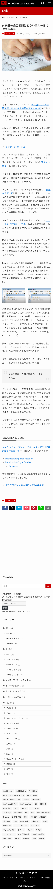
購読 (5, 607)
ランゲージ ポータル (15, 146)
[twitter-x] (20, 873)
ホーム (5, 877)
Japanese (13, 465)
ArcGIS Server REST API (11, 799)
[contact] (36, 873)
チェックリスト (9, 830)
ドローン (21, 830)
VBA (15, 821)
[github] (26, 873)
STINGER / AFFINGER (38, 817)
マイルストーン (9, 834)
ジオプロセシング (21, 825)
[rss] (33, 873)
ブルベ (30, 830)
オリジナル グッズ (15, 691)
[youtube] (30, 873)
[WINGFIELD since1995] (18, 3)
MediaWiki (18, 812)
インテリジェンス (14, 685)
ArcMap (26, 799)
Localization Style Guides (18, 462)
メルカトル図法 (38, 834)
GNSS (16, 808)
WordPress (7, 825)
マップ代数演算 (23, 834)
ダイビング (12, 723)
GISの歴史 (7, 808)
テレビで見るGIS (15, 638)
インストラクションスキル (18, 680)
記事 (11, 877)
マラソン (11, 733)
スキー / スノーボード (17, 718)
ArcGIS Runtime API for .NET (13, 795)
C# (36, 804)
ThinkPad (6, 821)
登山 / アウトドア (15, 759)
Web (10, 654)
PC (26, 812)
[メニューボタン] (49, 3)
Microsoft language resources (20, 458)
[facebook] (16, 873)
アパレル (11, 708)
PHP (32, 812)
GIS (9, 628)
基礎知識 (11, 643)
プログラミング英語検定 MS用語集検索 (24, 485)
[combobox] (26, 586)
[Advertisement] (26, 543)
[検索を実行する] (48, 586)
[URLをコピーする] (48, 508)
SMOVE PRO (16, 817)
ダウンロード (35, 877)
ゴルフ (10, 713)
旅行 (9, 753)
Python (6, 817)
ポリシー (26, 881)
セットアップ (13, 664)
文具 (9, 748)
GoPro (23, 808)
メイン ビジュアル (15, 697)
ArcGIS (11, 633)
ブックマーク (23, 877)
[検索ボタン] (42, 3)
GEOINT (43, 804)
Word (45, 821)
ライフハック (13, 738)
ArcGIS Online (21, 791)
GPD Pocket (34, 808)
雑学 (9, 769)
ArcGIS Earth (8, 791)
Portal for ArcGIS (43, 812)
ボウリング (12, 728)
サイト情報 (45, 877)
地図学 (17, 838)
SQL (25, 817)
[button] (5, 508)
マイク (38, 830)
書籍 (34, 838)
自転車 (10, 764)
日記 (9, 702)
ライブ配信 (7, 838)
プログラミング (14, 674)
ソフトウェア (9, 33)
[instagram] (23, 873)
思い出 (10, 743)
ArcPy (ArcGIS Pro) (10, 804)
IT (8, 649)
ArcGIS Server (32, 795)
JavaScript (7, 812)
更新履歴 (26, 838)
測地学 (41, 838)
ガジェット (12, 659)
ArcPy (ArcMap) (26, 804)
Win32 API (35, 821)
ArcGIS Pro (33, 791)
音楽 (9, 774)
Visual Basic (24, 821)
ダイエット (35, 825)
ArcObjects (36, 799)
